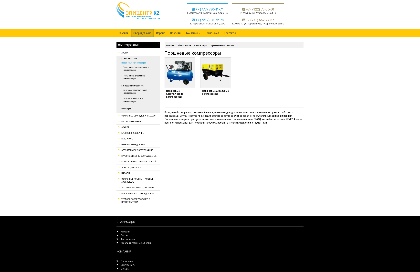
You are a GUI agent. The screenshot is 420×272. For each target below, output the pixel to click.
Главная (123, 33)
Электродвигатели (131, 167)
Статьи (124, 235)
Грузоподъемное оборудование (139, 156)
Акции (124, 53)
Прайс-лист (212, 33)
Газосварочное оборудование (138, 193)
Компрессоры (129, 58)
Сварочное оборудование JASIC (138, 116)
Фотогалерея (128, 239)
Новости (175, 33)
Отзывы (125, 268)
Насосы (125, 173)
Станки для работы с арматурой (138, 162)
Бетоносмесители (131, 121)
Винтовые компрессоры (132, 86)
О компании (127, 261)
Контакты (230, 33)
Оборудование (142, 33)
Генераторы (127, 139)
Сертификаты (128, 265)
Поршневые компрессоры (133, 63)
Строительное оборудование (137, 150)
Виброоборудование (132, 133)
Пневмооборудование (133, 144)
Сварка (125, 127)
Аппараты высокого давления (137, 188)
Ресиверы (126, 109)
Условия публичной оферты (136, 243)
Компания (192, 33)
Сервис (160, 33)
